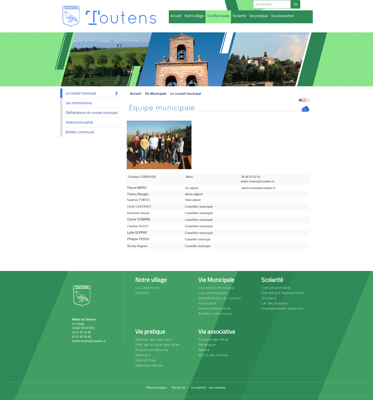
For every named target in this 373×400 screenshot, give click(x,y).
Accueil (176, 15)
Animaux (143, 355)
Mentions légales (156, 387)
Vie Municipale (218, 15)
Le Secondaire (274, 303)
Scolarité (239, 15)
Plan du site (179, 387)
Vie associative (282, 15)
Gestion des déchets (153, 339)
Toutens (121, 16)
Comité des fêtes (213, 339)
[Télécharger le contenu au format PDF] (304, 99)
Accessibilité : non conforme (208, 387)
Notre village (194, 15)
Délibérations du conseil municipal (92, 112)
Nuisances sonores (151, 350)
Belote (204, 350)
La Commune (147, 288)
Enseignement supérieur (282, 308)
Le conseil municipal (81, 93)
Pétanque (206, 344)
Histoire (142, 293)
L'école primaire (275, 288)
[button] (308, 99)
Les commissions (79, 102)
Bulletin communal (80, 132)
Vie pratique (258, 15)
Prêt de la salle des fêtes (157, 344)
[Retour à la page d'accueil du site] (70, 16)
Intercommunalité (79, 122)
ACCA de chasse (213, 355)
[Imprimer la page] (300, 99)
